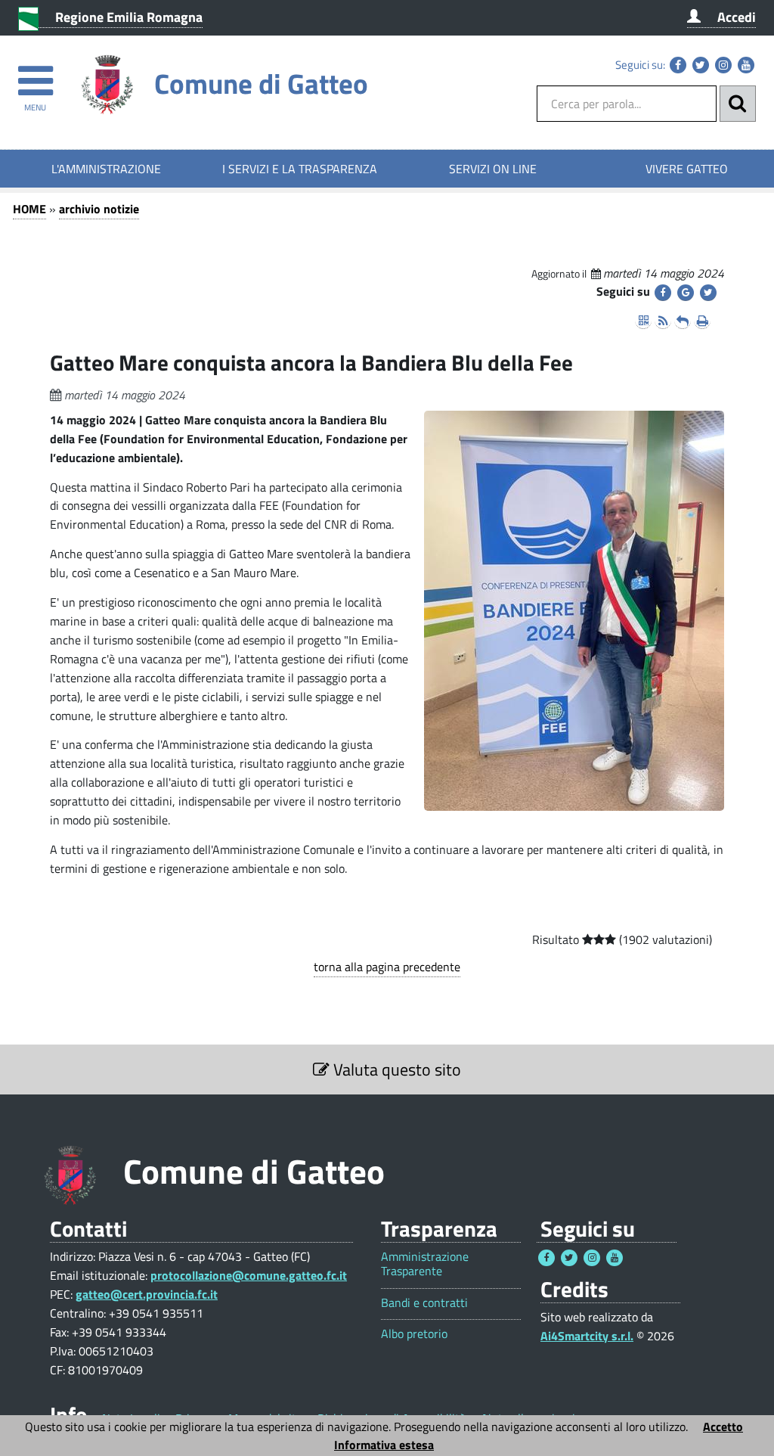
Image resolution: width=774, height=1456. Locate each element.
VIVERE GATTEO (687, 169)
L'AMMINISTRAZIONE (106, 169)
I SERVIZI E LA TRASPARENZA (299, 169)
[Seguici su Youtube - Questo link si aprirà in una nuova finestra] (746, 65)
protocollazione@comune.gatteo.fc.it (248, 1275)
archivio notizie (99, 209)
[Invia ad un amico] (682, 320)
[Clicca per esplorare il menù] (35, 74)
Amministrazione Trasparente (425, 1264)
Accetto (723, 1426)
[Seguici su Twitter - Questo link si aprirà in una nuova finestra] (700, 65)
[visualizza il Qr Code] (643, 320)
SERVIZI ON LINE (493, 169)
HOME (29, 209)
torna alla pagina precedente (387, 967)
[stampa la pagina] (702, 320)
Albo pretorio (414, 1334)
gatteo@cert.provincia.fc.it (147, 1294)
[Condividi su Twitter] (708, 292)
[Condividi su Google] (685, 292)
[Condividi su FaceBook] (663, 292)
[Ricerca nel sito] (738, 103)
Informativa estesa (384, 1445)
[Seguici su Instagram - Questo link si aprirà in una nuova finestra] (723, 65)
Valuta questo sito (395, 1069)
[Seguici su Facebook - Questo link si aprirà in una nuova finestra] (678, 65)
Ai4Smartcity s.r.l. (586, 1336)
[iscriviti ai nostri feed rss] (663, 320)
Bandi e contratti (424, 1303)
